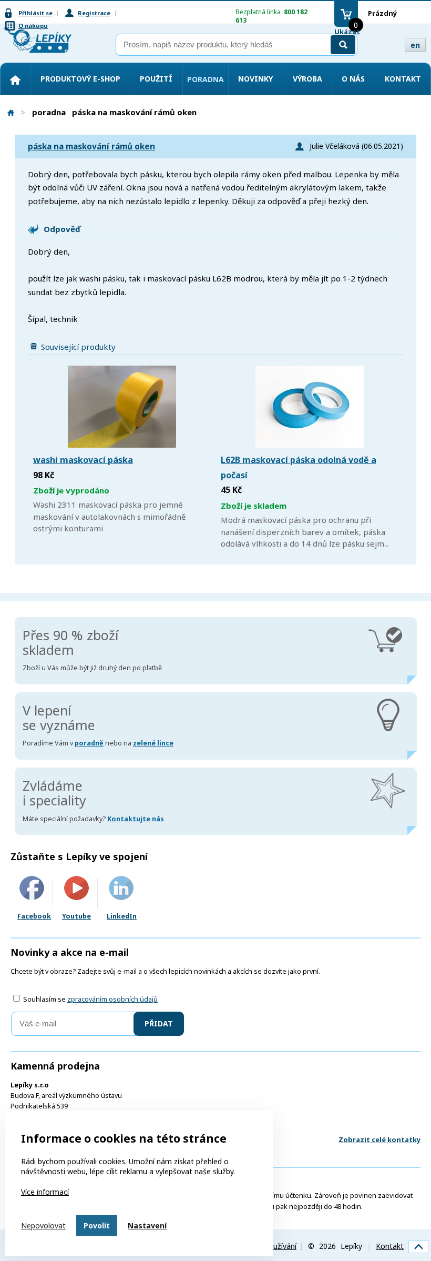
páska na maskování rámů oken (91, 146)
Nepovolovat (43, 1225)
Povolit (97, 1225)
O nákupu (33, 25)
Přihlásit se (35, 13)
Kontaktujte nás (135, 818)
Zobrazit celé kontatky (379, 1139)
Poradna (205, 79)
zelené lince (153, 743)
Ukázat (347, 31)
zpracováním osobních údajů (112, 999)
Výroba (307, 79)
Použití (156, 79)
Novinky (255, 79)
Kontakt (403, 79)
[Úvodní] (15, 80)
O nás (353, 79)
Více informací (45, 1192)
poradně (89, 743)
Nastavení (147, 1225)
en (415, 45)
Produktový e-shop (80, 79)
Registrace (94, 13)
